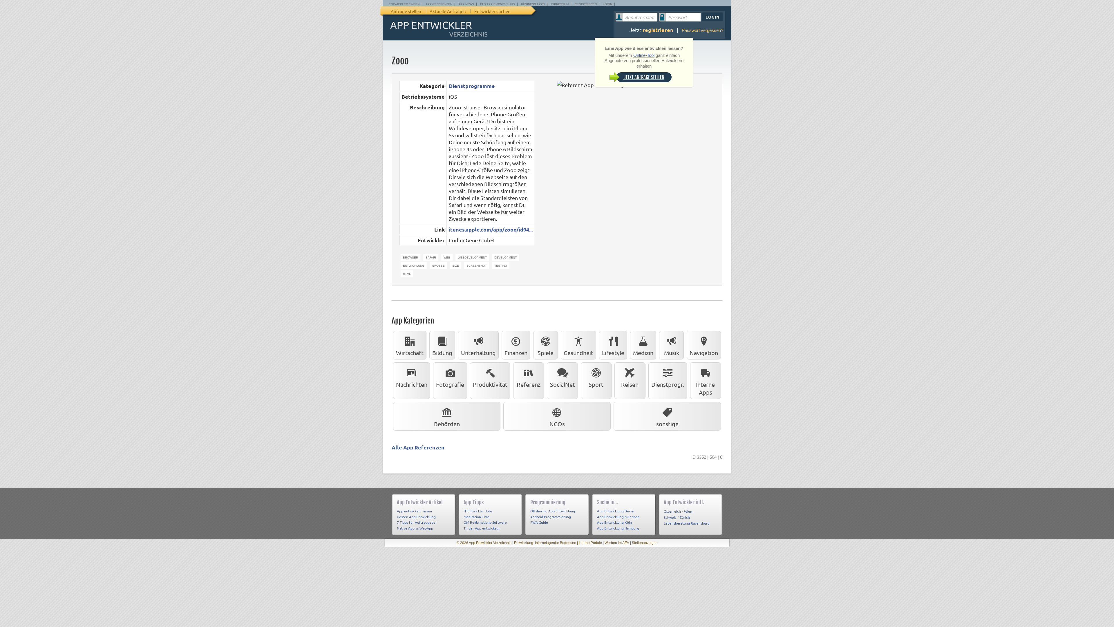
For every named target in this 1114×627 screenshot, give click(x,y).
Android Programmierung (550, 516)
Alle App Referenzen (418, 447)
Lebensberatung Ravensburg (687, 523)
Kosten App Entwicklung (416, 516)
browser (410, 257)
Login (607, 4)
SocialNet (562, 384)
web (447, 257)
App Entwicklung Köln (614, 522)
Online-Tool (643, 55)
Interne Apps (705, 388)
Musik (671, 352)
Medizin (643, 352)
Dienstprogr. (667, 384)
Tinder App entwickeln (482, 528)
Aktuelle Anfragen (448, 11)
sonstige (667, 423)
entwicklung (413, 265)
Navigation (704, 352)
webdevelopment (472, 257)
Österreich (672, 511)
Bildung (442, 352)
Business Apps (533, 4)
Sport (596, 384)
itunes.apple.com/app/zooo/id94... (491, 229)
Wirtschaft (410, 352)
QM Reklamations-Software (485, 522)
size (455, 265)
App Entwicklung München (618, 516)
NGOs (557, 423)
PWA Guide (539, 522)
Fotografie (450, 384)
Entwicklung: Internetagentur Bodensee (545, 543)
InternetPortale (590, 543)
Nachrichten (411, 384)
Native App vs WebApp (415, 528)
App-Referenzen (439, 4)
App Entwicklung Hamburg (618, 528)
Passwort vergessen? (702, 30)
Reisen (630, 384)
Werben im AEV (617, 543)
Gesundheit (578, 352)
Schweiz (670, 517)
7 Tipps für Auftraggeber (417, 522)
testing (500, 265)
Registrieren (586, 4)
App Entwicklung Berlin (615, 511)
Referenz (528, 384)
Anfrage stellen (406, 11)
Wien (688, 511)
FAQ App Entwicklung (497, 4)
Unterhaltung (478, 352)
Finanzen (515, 352)
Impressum (560, 4)
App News (466, 4)
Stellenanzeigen (645, 543)
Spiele (546, 352)
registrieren (658, 29)
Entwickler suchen (492, 11)
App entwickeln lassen (414, 511)
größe (438, 265)
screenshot (476, 265)
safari (431, 257)
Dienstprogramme (472, 85)
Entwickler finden (404, 4)
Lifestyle (613, 352)
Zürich (685, 517)
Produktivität (490, 384)
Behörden (447, 423)
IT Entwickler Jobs (478, 511)
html (407, 273)
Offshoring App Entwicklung (552, 511)
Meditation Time (477, 516)
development (505, 257)
